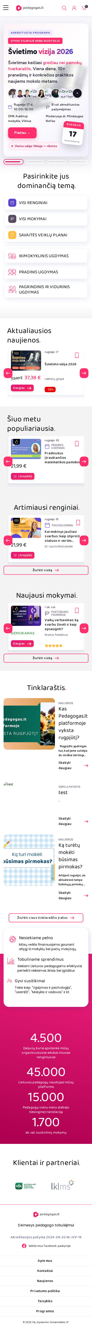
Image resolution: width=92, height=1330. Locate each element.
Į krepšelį (25, 476)
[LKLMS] (26, 1186)
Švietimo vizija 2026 (60, 364)
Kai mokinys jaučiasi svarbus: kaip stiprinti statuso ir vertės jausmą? (62, 536)
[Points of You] (63, 1186)
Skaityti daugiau (65, 765)
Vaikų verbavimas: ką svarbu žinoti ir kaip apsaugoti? (61, 624)
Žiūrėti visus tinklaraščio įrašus (42, 918)
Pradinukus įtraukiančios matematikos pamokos (63, 458)
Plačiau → (22, 133)
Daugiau (19, 387)
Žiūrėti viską (42, 570)
